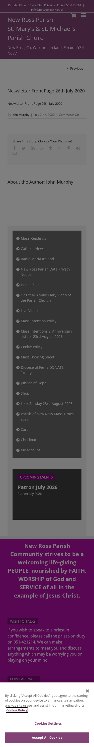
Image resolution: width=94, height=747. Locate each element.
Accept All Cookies (47, 737)
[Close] (87, 691)
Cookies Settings (48, 723)
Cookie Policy (17, 710)
